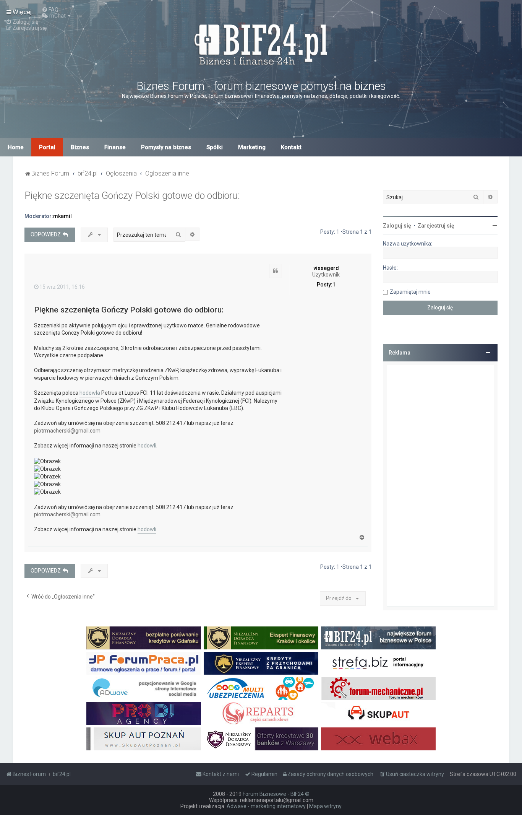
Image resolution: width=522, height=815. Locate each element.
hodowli (147, 445)
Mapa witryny (325, 806)
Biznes (80, 147)
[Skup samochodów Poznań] (144, 739)
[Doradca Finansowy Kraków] (261, 638)
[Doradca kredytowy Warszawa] (261, 739)
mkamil (62, 216)
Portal (47, 147)
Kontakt (291, 147)
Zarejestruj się (436, 226)
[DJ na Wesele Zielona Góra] (144, 713)
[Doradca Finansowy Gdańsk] (144, 638)
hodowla (89, 393)
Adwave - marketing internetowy (266, 806)
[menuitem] (50, 10)
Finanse (115, 147)
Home (16, 147)
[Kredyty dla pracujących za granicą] (261, 663)
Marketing (252, 147)
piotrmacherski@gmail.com (67, 431)
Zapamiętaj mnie (410, 292)
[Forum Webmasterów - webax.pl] (378, 739)
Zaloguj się (397, 226)
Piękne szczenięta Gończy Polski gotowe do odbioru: (132, 195)
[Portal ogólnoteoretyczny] (378, 663)
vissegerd (326, 268)
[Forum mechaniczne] (378, 688)
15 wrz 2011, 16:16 (62, 287)
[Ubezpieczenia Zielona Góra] (261, 688)
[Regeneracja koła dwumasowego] (261, 713)
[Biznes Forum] (261, 43)
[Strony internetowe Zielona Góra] (144, 688)
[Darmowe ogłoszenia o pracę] (144, 663)
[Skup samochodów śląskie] (378, 713)
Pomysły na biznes (166, 147)
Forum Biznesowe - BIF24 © (276, 794)
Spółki (214, 147)
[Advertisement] (440, 485)
